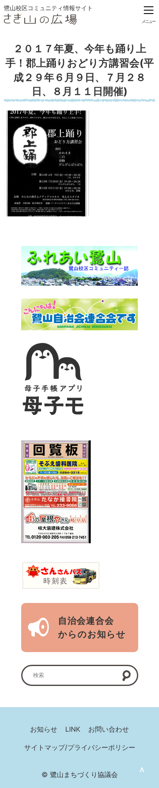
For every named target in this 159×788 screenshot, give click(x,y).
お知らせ (43, 729)
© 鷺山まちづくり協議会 (80, 774)
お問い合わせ (108, 729)
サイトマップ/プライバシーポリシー (79, 747)
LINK (72, 729)
